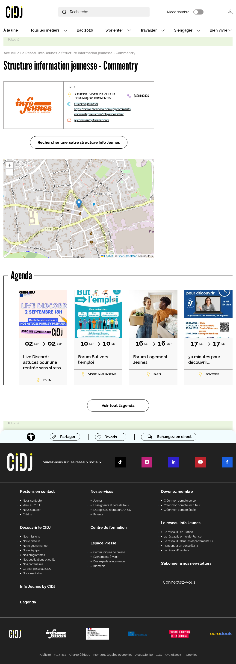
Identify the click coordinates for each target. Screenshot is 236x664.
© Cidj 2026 (173, 654)
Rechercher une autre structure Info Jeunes (79, 142)
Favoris (110, 437)
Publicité (45, 654)
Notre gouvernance (35, 545)
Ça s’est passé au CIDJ (37, 568)
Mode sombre (178, 12)
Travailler (148, 30)
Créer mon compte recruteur (182, 505)
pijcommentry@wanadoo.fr (91, 120)
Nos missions (31, 536)
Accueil (10, 53)
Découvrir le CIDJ (35, 527)
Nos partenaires (33, 564)
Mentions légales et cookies (112, 654)
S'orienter (114, 30)
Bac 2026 (85, 30)
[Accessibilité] (31, 437)
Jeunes (98, 500)
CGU (159, 654)
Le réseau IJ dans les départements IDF (189, 541)
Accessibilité (144, 654)
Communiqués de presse (109, 552)
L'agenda (28, 602)
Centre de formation (109, 527)
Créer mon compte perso (180, 500)
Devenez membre (177, 491)
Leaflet (108, 256)
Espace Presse (103, 543)
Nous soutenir (32, 509)
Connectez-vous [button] (179, 582)
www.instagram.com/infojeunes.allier (99, 114)
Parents (98, 514)
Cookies (191, 654)
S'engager (183, 30)
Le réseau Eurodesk (176, 550)
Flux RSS (60, 654)
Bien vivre (218, 30)
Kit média (99, 566)
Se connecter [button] (230, 11)
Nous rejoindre (32, 573)
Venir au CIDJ (31, 505)
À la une (10, 30)
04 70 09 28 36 (141, 96)
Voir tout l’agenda (118, 405)
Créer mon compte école (180, 509)
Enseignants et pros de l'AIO (111, 505)
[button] (79, 204)
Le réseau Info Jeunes (181, 523)
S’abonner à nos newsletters (186, 563)
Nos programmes (34, 555)
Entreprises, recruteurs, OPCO (112, 509)
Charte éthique (79, 654)
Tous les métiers (44, 30)
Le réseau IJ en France (178, 532)
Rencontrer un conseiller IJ (181, 545)
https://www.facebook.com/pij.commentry (102, 109)
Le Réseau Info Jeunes (38, 53)
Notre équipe (31, 550)
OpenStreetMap (127, 256)
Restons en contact (37, 491)
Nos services (102, 491)
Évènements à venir (105, 556)
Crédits (27, 514)
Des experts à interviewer (109, 561)
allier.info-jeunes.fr (86, 104)
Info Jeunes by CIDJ (37, 586)
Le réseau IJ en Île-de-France (182, 536)
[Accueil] (22, 12)
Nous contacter (33, 500)
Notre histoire (31, 541)
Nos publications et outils (39, 559)
